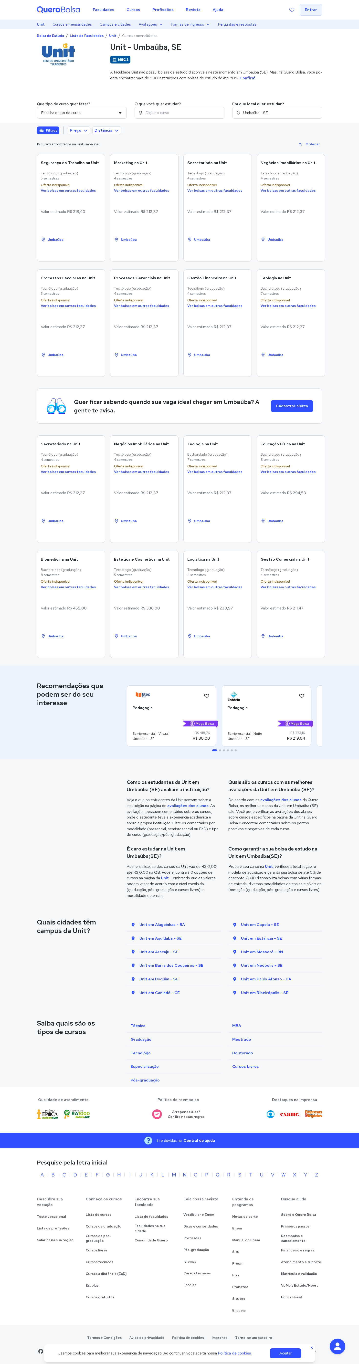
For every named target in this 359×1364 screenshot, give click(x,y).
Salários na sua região (55, 1240)
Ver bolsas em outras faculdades (68, 190)
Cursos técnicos (99, 1262)
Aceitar (285, 1353)
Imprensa (219, 1337)
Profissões (192, 1238)
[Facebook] (41, 1351)
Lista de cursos (98, 1214)
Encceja (239, 1310)
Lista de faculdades (151, 1216)
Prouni (237, 1263)
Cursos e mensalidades (72, 24)
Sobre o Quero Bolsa (298, 1214)
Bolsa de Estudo (50, 35)
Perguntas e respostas (237, 24)
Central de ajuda (199, 1140)
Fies (235, 1275)
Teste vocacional (51, 1216)
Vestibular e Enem (198, 1214)
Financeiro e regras (297, 1250)
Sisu (235, 1251)
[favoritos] (292, 10)
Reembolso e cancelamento (293, 1238)
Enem (237, 1228)
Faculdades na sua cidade (150, 1228)
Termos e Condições (104, 1337)
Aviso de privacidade (146, 1337)
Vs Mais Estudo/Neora (299, 1285)
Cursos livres (96, 1250)
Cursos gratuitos (100, 1297)
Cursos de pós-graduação (98, 1238)
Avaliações (148, 24)
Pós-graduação (196, 1250)
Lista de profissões (53, 1228)
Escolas (92, 1285)
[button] (337, 1346)
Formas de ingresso (187, 24)
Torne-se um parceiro (253, 1337)
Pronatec (240, 1287)
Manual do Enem (246, 1240)
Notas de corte (245, 1216)
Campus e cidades (115, 24)
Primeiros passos (295, 1226)
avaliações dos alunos (188, 805)
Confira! (247, 78)
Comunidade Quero (151, 1240)
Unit (41, 24)
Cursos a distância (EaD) (106, 1273)
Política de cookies (188, 1337)
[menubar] (158, 10)
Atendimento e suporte (301, 1262)
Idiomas (189, 1261)
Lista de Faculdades (87, 35)
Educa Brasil (291, 1297)
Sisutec (238, 1298)
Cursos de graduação (103, 1226)
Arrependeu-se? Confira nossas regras (186, 1114)
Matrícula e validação (299, 1273)
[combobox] (179, 113)
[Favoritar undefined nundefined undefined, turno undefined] (206, 696)
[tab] (214, 750)
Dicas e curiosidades (200, 1226)
